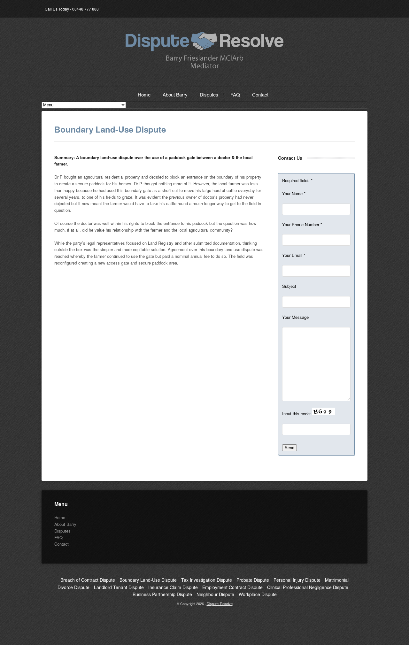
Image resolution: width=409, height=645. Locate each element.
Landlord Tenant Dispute (119, 587)
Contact (260, 94)
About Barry (175, 94)
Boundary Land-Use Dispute (148, 580)
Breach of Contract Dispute (87, 580)
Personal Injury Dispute (297, 580)
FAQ (235, 94)
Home (144, 94)
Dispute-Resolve (220, 603)
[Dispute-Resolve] (204, 68)
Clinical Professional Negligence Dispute (307, 587)
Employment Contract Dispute (232, 587)
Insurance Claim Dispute (173, 587)
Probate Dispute (252, 580)
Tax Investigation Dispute (206, 580)
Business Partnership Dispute (162, 594)
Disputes (209, 94)
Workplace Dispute (258, 594)
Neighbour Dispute (215, 594)
